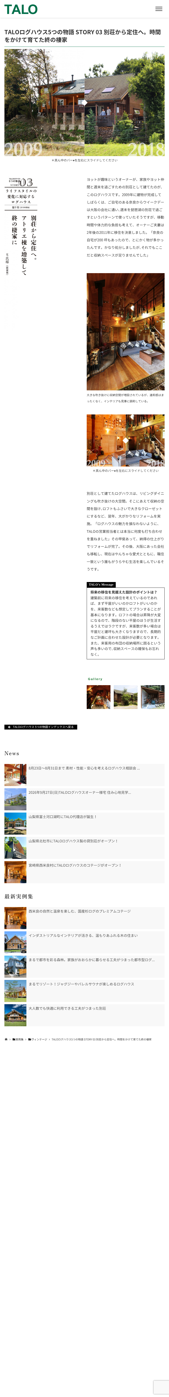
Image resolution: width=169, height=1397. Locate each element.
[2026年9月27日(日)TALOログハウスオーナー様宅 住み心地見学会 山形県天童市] (15, 799)
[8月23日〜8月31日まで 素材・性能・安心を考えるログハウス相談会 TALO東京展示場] (15, 775)
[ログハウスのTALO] (20, 8)
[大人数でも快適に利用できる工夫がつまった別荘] (15, 1015)
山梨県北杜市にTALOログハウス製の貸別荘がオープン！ (73, 841)
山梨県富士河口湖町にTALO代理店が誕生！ (63, 816)
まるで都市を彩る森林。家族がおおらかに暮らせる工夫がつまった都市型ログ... (92, 959)
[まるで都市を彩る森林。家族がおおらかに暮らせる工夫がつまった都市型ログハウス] (15, 967)
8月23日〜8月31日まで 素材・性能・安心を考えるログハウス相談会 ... (84, 768)
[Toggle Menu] (158, 9)
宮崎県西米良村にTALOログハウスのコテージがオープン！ (75, 865)
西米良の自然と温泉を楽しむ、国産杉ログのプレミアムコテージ (80, 911)
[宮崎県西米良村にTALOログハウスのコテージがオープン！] (15, 872)
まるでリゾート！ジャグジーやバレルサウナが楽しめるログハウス (81, 984)
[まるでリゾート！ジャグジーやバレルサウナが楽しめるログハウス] (15, 991)
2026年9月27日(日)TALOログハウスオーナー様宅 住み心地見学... (80, 792)
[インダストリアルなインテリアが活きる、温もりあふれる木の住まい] (15, 942)
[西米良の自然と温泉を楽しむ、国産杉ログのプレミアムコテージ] (15, 918)
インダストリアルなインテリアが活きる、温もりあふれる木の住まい (83, 935)
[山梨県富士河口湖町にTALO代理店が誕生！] (15, 824)
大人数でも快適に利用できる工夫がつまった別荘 (67, 1008)
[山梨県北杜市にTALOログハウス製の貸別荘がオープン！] (15, 848)
